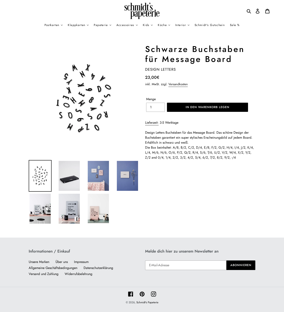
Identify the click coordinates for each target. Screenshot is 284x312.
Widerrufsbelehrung (78, 273)
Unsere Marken (39, 261)
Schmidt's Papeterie (147, 302)
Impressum (81, 261)
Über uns (62, 261)
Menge (151, 99)
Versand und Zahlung (43, 273)
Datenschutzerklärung (98, 267)
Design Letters (160, 69)
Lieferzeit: (152, 122)
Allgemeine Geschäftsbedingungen (53, 267)
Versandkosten (178, 84)
